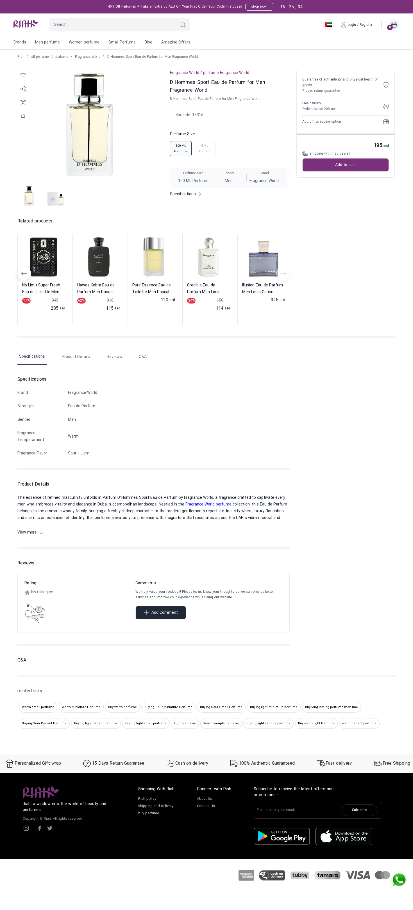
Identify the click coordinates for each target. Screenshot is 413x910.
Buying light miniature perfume (274, 707)
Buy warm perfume (122, 707)
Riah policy (147, 798)
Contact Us (206, 806)
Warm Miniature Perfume (81, 707)
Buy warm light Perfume (316, 723)
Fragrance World (88, 57)
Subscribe (359, 810)
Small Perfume (122, 42)
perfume (61, 57)
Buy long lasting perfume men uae (331, 707)
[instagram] (26, 828)
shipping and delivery (155, 806)
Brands (19, 42)
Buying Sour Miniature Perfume (168, 707)
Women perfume (84, 42)
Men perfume (47, 42)
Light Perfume (185, 723)
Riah (20, 57)
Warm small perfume (38, 707)
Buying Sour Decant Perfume (44, 723)
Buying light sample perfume (268, 723)
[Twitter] (49, 828)
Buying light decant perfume (96, 723)
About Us (204, 798)
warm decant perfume (359, 723)
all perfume (40, 57)
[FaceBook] (39, 828)
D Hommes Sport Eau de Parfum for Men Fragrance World (152, 57)
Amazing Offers (175, 42)
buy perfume (148, 813)
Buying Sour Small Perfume (221, 707)
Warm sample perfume (221, 723)
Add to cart (345, 165)
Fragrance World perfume (208, 504)
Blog (148, 42)
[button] (182, 24)
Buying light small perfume (145, 723)
